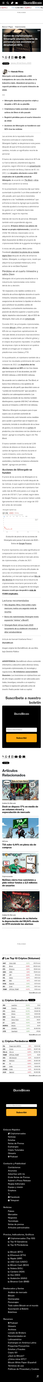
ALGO (4, 1072)
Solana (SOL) (16, 1268)
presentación (35, 166)
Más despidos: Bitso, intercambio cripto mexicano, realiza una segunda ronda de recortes (20, 608)
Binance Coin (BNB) (19, 1281)
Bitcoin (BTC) (16, 1252)
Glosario (12, 1153)
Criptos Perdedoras (16, 1041)
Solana (11, 978)
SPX (4, 1028)
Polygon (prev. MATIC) (15, 1046)
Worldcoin (11, 1060)
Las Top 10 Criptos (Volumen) (22, 958)
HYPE (21, 8)
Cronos (11, 1049)
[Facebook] (9, 57)
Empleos (12, 1190)
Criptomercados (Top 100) (22, 1238)
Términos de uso (16, 1365)
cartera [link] (31, 428)
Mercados (12, 1214)
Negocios (12, 1217)
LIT (4, 1022)
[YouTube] (17, 57)
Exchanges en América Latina (22, 1342)
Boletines (12, 1312)
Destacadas (13, 1299)
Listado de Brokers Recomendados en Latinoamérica (17, 1336)
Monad (13, 1017)
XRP (4, 975)
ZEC (4, 986)
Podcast (13, 1156)
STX (4, 1011)
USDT (4, 963)
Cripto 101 (12, 1352)
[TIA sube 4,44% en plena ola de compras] (20, 828)
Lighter (13, 1022)
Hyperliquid (14, 1031)
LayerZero (14, 1005)
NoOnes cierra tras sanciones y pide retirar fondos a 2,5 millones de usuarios (19, 883)
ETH (4, 969)
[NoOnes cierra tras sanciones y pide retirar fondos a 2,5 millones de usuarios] (20, 864)
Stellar (11, 1066)
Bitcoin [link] (13, 328)
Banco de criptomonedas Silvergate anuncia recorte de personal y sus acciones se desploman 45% (21, 40)
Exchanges (13, 1146)
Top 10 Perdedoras (19, 1245)
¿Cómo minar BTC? (17, 1359)
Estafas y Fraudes (16, 1349)
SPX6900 (14, 1028)
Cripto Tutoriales (16, 1150)
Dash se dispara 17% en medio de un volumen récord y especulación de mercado (20, 809)
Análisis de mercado (9, 803)
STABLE (5, 1069)
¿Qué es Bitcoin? (16, 1356)
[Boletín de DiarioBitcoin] (24, 57)
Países (11, 1211)
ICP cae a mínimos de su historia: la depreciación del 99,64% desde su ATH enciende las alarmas (20, 921)
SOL (4, 978)
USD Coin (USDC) (18, 1261)
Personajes (13, 1302)
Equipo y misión (15, 1187)
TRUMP (5, 989)
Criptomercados (18, 1133)
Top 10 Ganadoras (18, 1241)
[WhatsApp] (6, 57)
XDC (4, 1058)
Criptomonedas (20, 27)
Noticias (12, 1136)
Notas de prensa (16, 1224)
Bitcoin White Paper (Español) (22, 1362)
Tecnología (13, 1221)
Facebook (15, 1197)
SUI (4, 1063)
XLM (4, 1066)
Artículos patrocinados (18, 1227)
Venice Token (15, 1020)
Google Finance (25, 543)
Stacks (13, 1011)
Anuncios (12, 1170)
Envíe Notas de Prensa (19, 1177)
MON (4, 1017)
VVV (4, 1020)
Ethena (13, 1014)
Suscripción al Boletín (18, 1308)
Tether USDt (12, 963)
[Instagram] (13, 57)
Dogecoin (11, 983)
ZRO (4, 1005)
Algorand (11, 1072)
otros (36, 180)
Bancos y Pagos (7, 27)
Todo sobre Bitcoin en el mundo (23, 1305)
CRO (4, 1049)
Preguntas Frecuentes (18, 1346)
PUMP (4, 1008)
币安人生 (5, 1052)
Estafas (11, 1140)
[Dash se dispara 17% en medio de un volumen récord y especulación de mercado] (20, 790)
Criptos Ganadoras (16, 1000)
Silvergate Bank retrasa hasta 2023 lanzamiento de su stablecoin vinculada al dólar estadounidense (21, 628)
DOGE (4, 983)
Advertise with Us (16, 1174)
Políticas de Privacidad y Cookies (23, 1369)
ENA (4, 1014)
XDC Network (13, 1058)
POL (4, 1046)
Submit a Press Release (19, 1180)
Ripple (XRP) (16, 1258)
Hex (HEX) (15, 1275)
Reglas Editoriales (16, 1184)
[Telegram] (20, 57)
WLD (4, 1060)
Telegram (14, 1200)
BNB (4, 980)
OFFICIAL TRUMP (14, 989)
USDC (4, 972)
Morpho (13, 1025)
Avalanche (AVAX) (18, 1278)
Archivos (12, 1329)
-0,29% (11, 8)
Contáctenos (14, 1167)
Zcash (10, 986)
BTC (4, 966)
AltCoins (5, 841)
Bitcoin (11, 966)
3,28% (32, 8)
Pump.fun (14, 1008)
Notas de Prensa (16, 1143)
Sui (10, 1063)
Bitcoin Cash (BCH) (19, 1265)
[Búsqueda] (9, 3)
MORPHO (5, 1025)
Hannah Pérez (17, 71)
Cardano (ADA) (17, 1271)
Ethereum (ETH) (18, 1255)
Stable (11, 1069)
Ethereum (11, 969)
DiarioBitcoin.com (35, 993)
